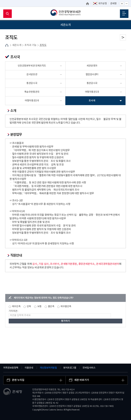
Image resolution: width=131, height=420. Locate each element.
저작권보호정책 (10, 367)
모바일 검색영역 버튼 (7, 13)
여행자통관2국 (32, 100)
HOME (7, 45)
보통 (39, 306)
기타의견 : (13, 311)
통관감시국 (31, 83)
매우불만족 (66, 306)
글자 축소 (126, 3)
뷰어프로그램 (69, 367)
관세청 (113, 3)
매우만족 (16, 306)
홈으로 (87, 3)
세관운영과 (92, 65)
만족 (29, 306)
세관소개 (16, 45)
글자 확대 (122, 3)
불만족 (51, 306)
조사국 (92, 100)
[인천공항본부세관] (65, 13)
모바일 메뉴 (124, 13)
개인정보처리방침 (48, 367)
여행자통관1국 (92, 92)
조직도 (43, 45)
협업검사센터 (92, 74)
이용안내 (29, 367)
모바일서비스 (89, 367)
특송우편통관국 (31, 92)
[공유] (123, 37)
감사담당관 (31, 74)
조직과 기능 (30, 45)
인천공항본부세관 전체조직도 (32, 65)
